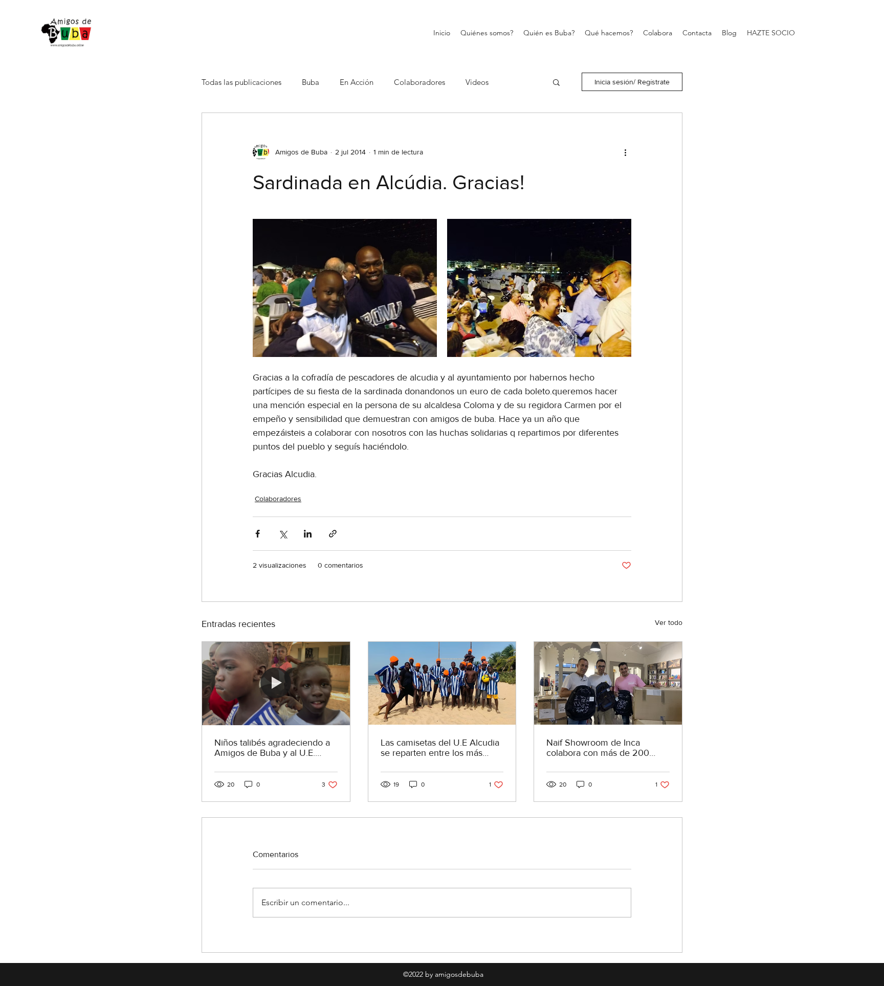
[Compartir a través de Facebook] (257, 534)
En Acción (356, 82)
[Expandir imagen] (345, 288)
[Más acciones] (625, 152)
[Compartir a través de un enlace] (333, 534)
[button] (556, 82)
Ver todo (668, 622)
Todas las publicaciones (241, 82)
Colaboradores (419, 82)
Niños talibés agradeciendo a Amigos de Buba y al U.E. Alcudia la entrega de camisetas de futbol (272, 747)
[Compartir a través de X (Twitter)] (283, 534)
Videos (477, 82)
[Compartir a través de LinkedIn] (308, 534)
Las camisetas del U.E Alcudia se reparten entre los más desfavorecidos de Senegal (440, 747)
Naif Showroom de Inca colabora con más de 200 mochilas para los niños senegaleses (597, 747)
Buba (310, 82)
